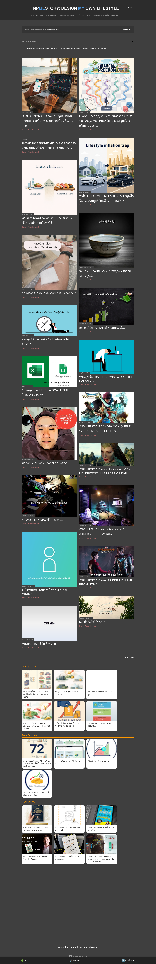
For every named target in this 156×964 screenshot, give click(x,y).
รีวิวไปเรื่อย (81, 15)
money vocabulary (101, 48)
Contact (82, 947)
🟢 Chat (24, 960)
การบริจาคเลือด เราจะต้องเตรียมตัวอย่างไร (49, 293)
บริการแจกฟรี (92, 15)
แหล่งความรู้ (63, 15)
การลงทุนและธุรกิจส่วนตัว (47, 15)
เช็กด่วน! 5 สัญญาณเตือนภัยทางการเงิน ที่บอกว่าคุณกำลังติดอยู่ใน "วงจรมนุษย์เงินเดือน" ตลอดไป (105, 121)
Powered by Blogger (80, 956)
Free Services (54, 48)
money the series (88, 48)
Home (33, 15)
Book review (31, 48)
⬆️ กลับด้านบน (128, 960)
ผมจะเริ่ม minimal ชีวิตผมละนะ (42, 519)
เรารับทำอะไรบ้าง (105, 15)
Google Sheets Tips (66, 48)
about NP (71, 947)
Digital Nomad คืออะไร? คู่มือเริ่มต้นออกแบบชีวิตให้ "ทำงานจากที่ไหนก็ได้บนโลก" (47, 121)
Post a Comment (33, 130)
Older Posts (128, 657)
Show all (127, 29)
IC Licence (77, 48)
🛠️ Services (75, 960)
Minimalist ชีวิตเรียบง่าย (39, 643)
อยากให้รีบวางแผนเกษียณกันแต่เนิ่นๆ (102, 327)
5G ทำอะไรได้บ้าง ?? (92, 622)
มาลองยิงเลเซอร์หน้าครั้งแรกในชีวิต (44, 463)
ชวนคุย (72, 15)
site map (93, 947)
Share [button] (24, 130)
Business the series (42, 48)
